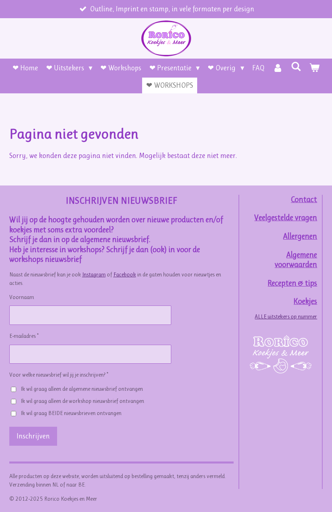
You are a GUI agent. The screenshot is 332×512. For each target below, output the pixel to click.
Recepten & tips (292, 283)
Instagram (94, 274)
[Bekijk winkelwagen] (314, 68)
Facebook (124, 274)
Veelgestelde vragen (285, 217)
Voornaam (21, 297)
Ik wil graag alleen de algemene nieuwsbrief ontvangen (82, 389)
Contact (304, 199)
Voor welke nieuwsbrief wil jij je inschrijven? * (58, 374)
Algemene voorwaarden (296, 260)
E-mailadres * (23, 336)
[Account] (278, 68)
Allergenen (300, 236)
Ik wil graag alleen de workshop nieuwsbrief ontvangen (82, 401)
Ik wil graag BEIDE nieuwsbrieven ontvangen (71, 413)
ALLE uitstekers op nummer (286, 316)
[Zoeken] (296, 67)
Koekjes (305, 301)
